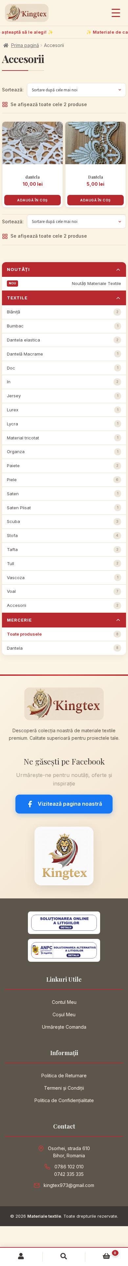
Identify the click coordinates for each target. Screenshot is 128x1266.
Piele (62, 479)
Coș (101, 1255)
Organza (62, 451)
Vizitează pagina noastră (70, 803)
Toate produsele (62, 634)
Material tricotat (62, 437)
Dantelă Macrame (62, 353)
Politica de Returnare (64, 1075)
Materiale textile (44, 1216)
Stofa (62, 535)
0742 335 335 (69, 1174)
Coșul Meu (64, 1014)
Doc (62, 368)
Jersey (62, 395)
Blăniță (62, 311)
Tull (62, 563)
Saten (62, 493)
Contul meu (21, 1257)
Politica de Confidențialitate (64, 1100)
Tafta (62, 549)
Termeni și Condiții (64, 1088)
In (62, 381)
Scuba (62, 521)
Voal (62, 591)
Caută (64, 1257)
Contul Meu (64, 1002)
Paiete (62, 465)
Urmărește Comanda (64, 1027)
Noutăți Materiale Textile (96, 283)
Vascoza (62, 577)
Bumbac (62, 325)
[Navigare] (116, 13)
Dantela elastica (62, 339)
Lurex (62, 409)
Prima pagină (25, 45)
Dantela (62, 648)
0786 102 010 (69, 1166)
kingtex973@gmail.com (69, 1185)
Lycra (62, 423)
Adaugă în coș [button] (32, 200)
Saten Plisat (62, 507)
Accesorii (62, 605)
